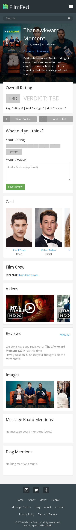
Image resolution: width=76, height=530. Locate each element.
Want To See (23, 119)
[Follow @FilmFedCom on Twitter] (36, 490)
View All (65, 335)
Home (20, 500)
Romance (43, 51)
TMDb (48, 525)
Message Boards (21, 507)
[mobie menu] (71, 6)
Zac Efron (19, 250)
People (56, 500)
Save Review (15, 186)
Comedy (28, 51)
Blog (37, 507)
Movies (44, 500)
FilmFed (18, 7)
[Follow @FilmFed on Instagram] (26, 490)
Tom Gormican (28, 275)
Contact (59, 507)
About (47, 507)
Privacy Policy (26, 514)
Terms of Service (47, 514)
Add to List (59, 119)
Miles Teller (48, 250)
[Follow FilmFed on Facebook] (46, 490)
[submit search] (69, 18)
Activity (31, 500)
